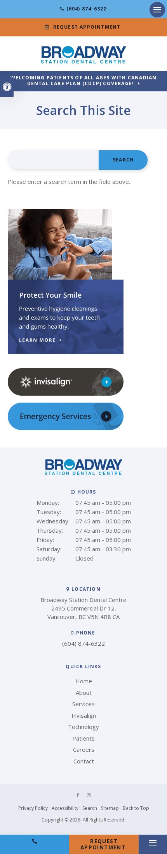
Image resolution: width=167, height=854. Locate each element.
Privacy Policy (33, 808)
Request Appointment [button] (87, 27)
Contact (83, 761)
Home (83, 681)
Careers (83, 749)
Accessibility (65, 808)
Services (83, 704)
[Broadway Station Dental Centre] (83, 61)
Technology (83, 727)
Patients (83, 738)
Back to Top (136, 808)
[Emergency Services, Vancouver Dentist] (66, 428)
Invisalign (83, 715)
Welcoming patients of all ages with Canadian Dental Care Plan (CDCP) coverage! (83, 81)
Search (89, 808)
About (84, 692)
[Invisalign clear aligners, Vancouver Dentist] (66, 393)
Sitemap (110, 808)
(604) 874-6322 (86, 8)
